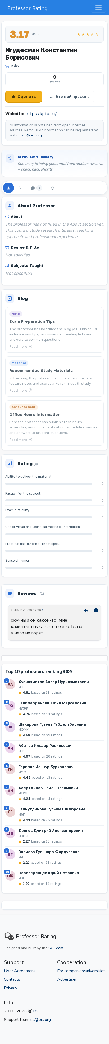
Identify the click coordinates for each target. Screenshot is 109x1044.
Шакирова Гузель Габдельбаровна (52, 724)
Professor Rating (27, 8)
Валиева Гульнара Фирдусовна (49, 851)
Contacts (12, 979)
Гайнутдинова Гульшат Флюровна (52, 809)
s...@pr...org (31, 135)
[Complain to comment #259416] (96, 610)
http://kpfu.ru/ (41, 113)
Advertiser (67, 979)
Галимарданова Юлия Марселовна (52, 703)
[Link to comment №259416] (87, 610)
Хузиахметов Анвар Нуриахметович (54, 681)
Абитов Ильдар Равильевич (45, 745)
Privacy (10, 988)
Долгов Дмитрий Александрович (51, 830)
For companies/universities (81, 971)
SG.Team (55, 948)
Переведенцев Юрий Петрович (49, 873)
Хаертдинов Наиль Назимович (48, 788)
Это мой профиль (72, 96)
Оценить (26, 96)
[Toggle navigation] (98, 7)
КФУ (15, 66)
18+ (36, 1011)
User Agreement (19, 971)
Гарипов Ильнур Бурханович (46, 766)
